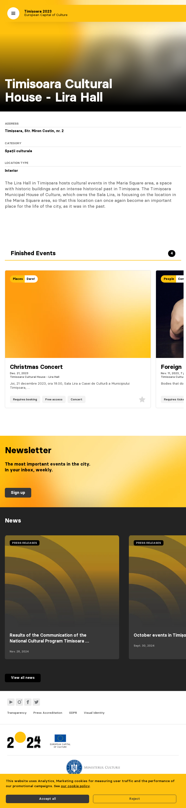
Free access (53, 399)
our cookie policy (75, 786)
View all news (23, 678)
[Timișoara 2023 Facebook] (27, 702)
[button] (13, 13)
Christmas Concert (36, 367)
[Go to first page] (23, 741)
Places (18, 278)
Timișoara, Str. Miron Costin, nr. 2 (34, 131)
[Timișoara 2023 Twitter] (36, 702)
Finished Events (92, 253)
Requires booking (25, 399)
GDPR (73, 712)
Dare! (31, 278)
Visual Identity (94, 712)
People (169, 278)
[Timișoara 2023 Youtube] (11, 702)
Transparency (17, 712)
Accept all (47, 798)
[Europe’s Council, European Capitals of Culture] (60, 747)
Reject (134, 798)
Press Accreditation (47, 712)
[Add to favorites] (142, 399)
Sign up (18, 493)
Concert (76, 399)
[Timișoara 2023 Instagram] (19, 702)
